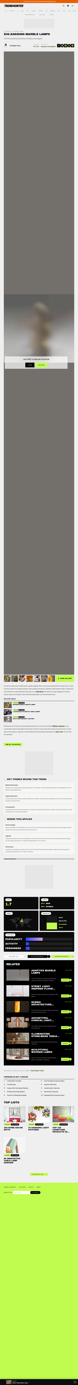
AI (17, 10)
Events (51, 14)
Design (41, 10)
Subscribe (35, 1192)
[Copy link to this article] (58, 45)
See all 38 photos (13, 744)
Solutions (42, 14)
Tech (22, 10)
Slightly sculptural (58, 726)
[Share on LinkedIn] (62, 45)
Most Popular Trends (37, 1070)
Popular (12, 10)
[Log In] (68, 5)
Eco (59, 10)
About (39, 1187)
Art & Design (15, 31)
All (6, 10)
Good (63, 10)
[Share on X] (69, 45)
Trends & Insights (30, 14)
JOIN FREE (41, 365)
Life (27, 10)
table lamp (39, 691)
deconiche (44, 46)
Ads (46, 10)
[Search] (63, 5)
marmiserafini (52, 46)
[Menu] (72, 6)
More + (74, 10)
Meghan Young (16, 45)
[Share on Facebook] (65, 45)
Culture (33, 10)
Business (52, 10)
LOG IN (30, 365)
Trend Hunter (7, 31)
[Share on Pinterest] (72, 45)
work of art (59, 732)
